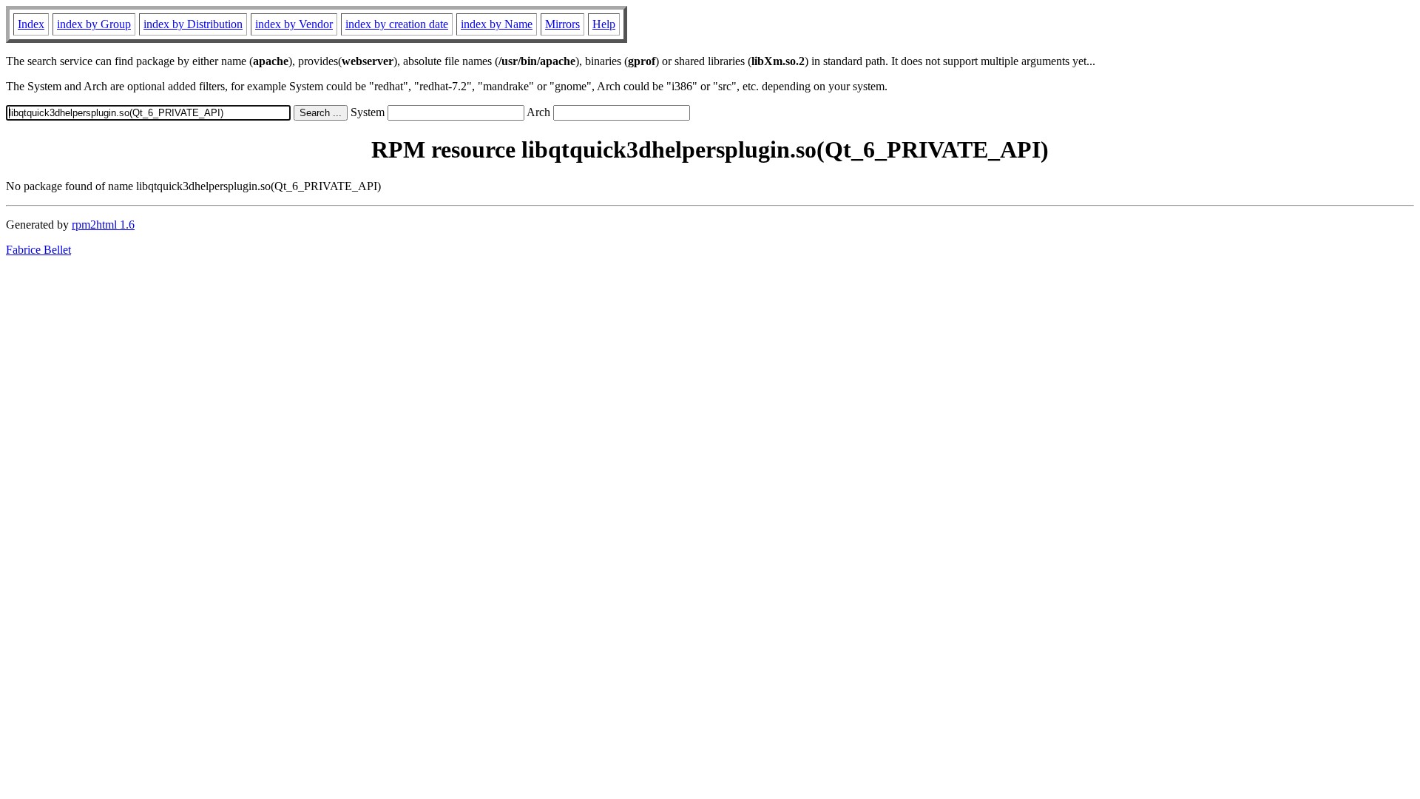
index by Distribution (193, 24)
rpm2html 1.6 (103, 224)
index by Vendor (294, 24)
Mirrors (562, 24)
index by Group (94, 24)
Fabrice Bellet (38, 249)
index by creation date (396, 24)
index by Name (496, 24)
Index (31, 24)
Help (603, 24)
